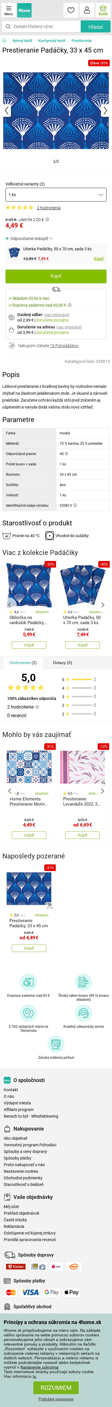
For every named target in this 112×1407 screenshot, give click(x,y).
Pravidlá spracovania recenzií (30, 1240)
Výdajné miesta (17, 1103)
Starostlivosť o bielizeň (24, 1185)
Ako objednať (15, 1138)
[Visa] (30, 1292)
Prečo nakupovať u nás (24, 1165)
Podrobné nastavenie (56, 1399)
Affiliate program (19, 1110)
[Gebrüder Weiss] (74, 1266)
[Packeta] (16, 1266)
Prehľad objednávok (21, 1213)
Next (102, 605)
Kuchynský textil (51, 40)
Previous (9, 605)
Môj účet (11, 1207)
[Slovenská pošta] (38, 1266)
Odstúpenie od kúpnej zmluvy (30, 1233)
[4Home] (6, 40)
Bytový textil (22, 40)
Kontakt (11, 1090)
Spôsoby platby (17, 1158)
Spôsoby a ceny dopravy (25, 1151)
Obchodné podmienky (23, 1178)
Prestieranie (82, 40)
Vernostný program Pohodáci (30, 1145)
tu (34, 1376)
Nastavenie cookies (21, 1171)
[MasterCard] (11, 1292)
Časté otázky (15, 1220)
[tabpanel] (56, 110)
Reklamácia (14, 1226)
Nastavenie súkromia (39, 1367)
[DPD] (56, 1266)
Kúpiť (99, 258)
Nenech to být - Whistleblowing (31, 1116)
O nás (9, 1096)
